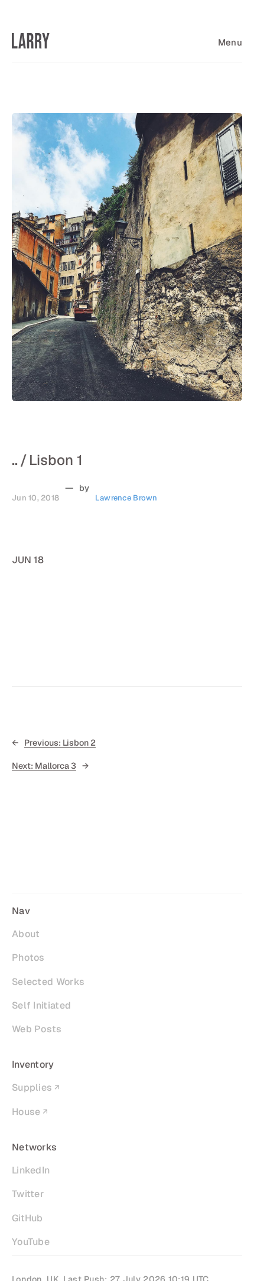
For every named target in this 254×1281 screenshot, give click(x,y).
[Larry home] (31, 40)
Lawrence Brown (126, 497)
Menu (230, 42)
